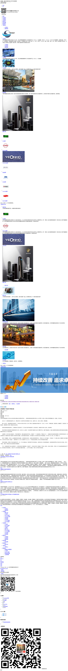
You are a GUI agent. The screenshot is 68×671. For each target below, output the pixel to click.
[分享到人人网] (5, 406)
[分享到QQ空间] (2, 406)
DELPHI (2, 561)
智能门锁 (4, 131)
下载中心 (4, 363)
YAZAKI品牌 (5, 191)
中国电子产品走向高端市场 (5, 469)
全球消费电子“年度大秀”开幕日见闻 (7, 456)
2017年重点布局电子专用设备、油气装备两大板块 (9, 494)
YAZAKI (2, 562)
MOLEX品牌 (5, 150)
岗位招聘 (4, 359)
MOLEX (2, 558)
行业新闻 (4, 67)
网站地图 (2, 571)
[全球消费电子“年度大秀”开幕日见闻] (0, 455)
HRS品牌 (4, 181)
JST (1, 557)
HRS (1, 563)
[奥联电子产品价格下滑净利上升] (0, 480)
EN (3, 6)
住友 (1, 564)
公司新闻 (4, 57)
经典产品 (4, 207)
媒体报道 (4, 92)
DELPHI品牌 (5, 200)
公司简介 (4, 38)
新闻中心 (13, 403)
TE (0, 559)
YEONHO (4, 245)
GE (1, 560)
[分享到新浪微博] (3, 406)
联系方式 (4, 295)
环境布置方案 (5, 321)
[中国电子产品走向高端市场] (0, 468)
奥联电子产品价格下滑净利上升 (6, 481)
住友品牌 (4, 172)
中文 (3, 5)
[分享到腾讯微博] (4, 406)
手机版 (1, 569)
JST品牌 (4, 218)
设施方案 (4, 346)
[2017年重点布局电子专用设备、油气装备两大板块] (0, 493)
